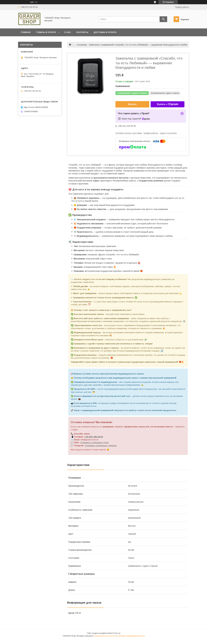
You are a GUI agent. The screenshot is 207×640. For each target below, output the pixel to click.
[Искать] (163, 19)
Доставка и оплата (105, 32)
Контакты (82, 32)
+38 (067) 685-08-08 (93, 437)
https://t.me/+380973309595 (36, 107)
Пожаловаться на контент (105, 636)
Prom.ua (116, 633)
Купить (132, 104)
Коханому (82, 45)
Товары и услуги (46, 32)
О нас (67, 32)
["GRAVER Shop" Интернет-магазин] (29, 24)
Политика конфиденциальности (131, 636)
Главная (25, 32)
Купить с (162, 104)
